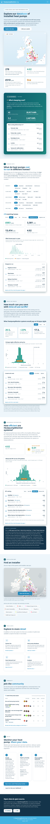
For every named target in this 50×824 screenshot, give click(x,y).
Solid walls (35, 205)
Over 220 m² (25, 193)
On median (37, 373)
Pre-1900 (24, 199)
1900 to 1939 (17, 199)
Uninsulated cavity (26, 205)
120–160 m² (35, 191)
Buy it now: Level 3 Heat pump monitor (15, 784)
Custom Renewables (11, 609)
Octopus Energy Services (33, 606)
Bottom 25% (41, 491)
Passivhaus (21, 202)
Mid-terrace (17, 188)
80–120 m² (29, 191)
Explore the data (9, 29)
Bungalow (25, 188)
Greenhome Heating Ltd (22, 612)
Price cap (24, 217)
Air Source (21, 208)
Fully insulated (29, 202)
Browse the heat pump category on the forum (16, 725)
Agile (11, 217)
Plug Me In (37, 609)
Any (16, 185)
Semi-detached (29, 185)
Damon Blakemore (25, 609)
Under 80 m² (22, 191)
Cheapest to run (33, 217)
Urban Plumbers (10, 606)
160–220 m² (17, 193)
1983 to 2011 (30, 197)
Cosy (16, 217)
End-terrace (37, 185)
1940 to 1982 (38, 197)
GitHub (9, 810)
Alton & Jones (9, 612)
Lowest (31, 373)
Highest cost (42, 217)
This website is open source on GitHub (25, 819)
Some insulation (38, 202)
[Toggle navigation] (47, 2)
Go (19, 217)
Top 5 (25, 491)
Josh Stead (35, 612)
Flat (30, 188)
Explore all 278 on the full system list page (15, 290)
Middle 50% (35, 491)
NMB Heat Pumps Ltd (11, 615)
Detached (21, 185)
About (23, 821)
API (17, 810)
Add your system (25, 29)
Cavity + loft (17, 205)
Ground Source (29, 208)
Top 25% (29, 491)
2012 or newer (22, 197)
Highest (42, 373)
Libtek (20, 606)
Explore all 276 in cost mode (11, 402)
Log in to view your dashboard (13, 788)
